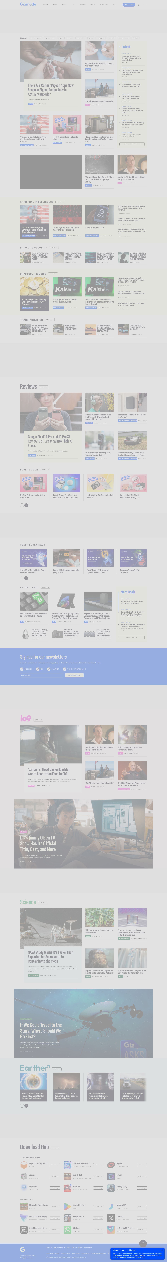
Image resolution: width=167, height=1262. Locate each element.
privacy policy (139, 1255)
